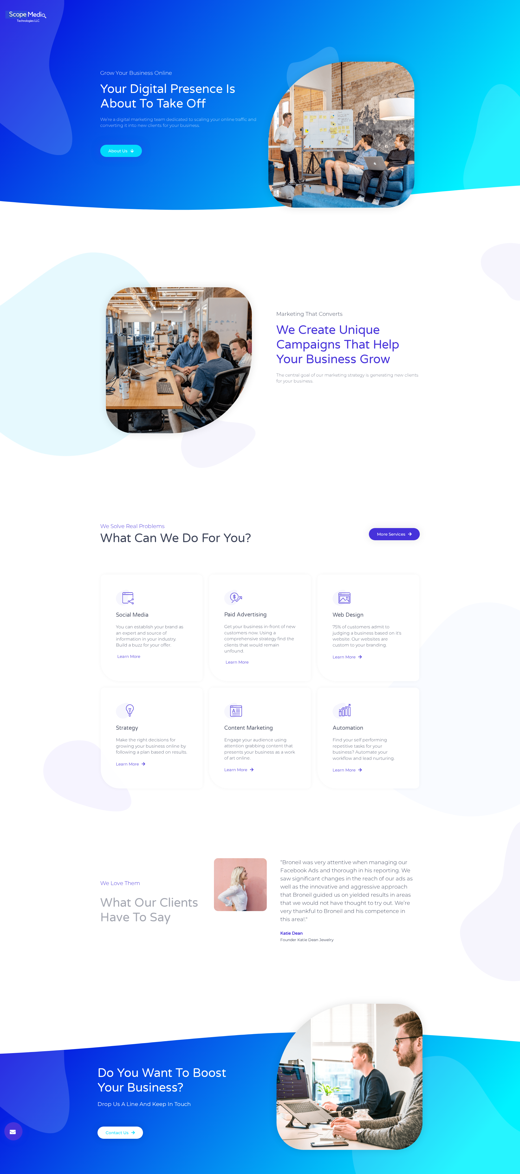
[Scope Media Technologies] (27, 16)
